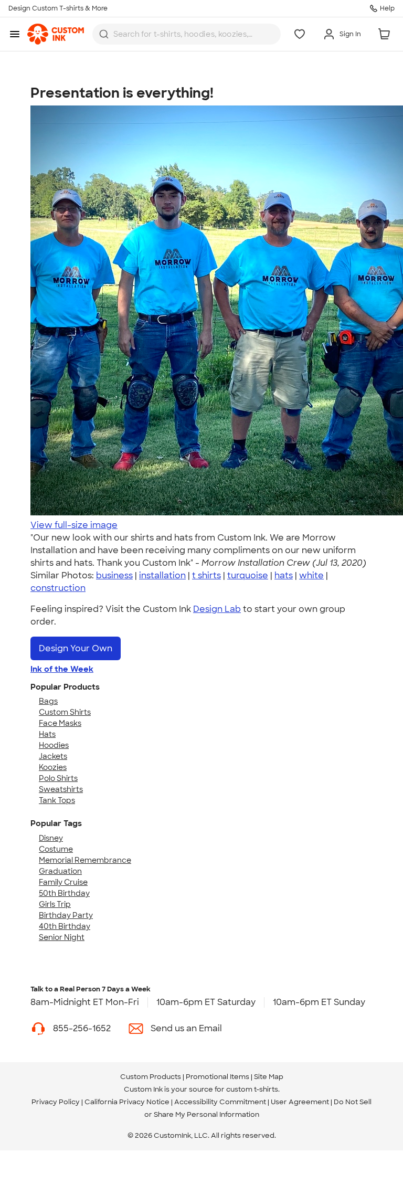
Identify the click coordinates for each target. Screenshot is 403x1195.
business (114, 575)
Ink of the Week (61, 669)
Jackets (53, 756)
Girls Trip (55, 904)
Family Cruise (63, 882)
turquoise (247, 575)
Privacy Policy (55, 1101)
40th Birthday (64, 926)
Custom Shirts (65, 712)
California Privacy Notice (126, 1101)
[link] (55, 34)
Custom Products (150, 1076)
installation (162, 575)
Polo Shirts (58, 778)
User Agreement (300, 1101)
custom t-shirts (252, 1089)
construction (58, 588)
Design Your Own (75, 648)
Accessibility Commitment (220, 1101)
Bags (48, 701)
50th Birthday (64, 893)
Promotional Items (217, 1076)
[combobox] (186, 34)
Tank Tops (57, 800)
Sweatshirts (61, 789)
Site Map (268, 1076)
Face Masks (60, 723)
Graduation (60, 871)
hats (283, 575)
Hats (47, 734)
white (311, 575)
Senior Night (61, 937)
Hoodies (54, 745)
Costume (56, 849)
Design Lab (217, 609)
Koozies (53, 767)
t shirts (206, 575)
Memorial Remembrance (85, 860)
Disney (51, 838)
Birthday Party (66, 915)
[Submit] (103, 34)
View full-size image (74, 525)
